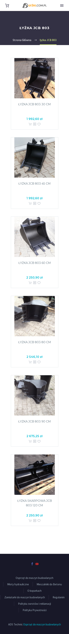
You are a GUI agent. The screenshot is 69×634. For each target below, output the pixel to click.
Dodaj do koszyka (30, 124)
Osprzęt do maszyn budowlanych (34, 578)
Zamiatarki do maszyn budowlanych (24, 597)
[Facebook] (32, 563)
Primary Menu (62, 5)
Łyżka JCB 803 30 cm (34, 104)
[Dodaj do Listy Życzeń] (39, 124)
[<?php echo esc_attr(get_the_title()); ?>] (34, 124)
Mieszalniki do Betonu (49, 584)
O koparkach (34, 590)
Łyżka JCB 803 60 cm (34, 263)
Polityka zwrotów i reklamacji (34, 603)
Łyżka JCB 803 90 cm (34, 421)
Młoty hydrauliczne (18, 584)
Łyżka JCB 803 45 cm (34, 183)
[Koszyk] (7, 5)
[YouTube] (37, 563)
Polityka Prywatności (35, 610)
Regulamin (59, 597)
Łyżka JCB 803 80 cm (34, 342)
